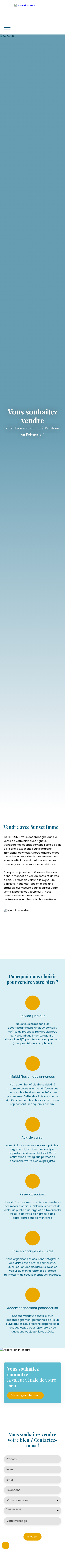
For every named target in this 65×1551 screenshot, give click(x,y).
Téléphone (13, 1490)
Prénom (11, 1459)
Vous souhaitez (13, 1509)
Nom (9, 1469)
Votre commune (18, 1500)
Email (9, 1479)
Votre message (16, 1520)
